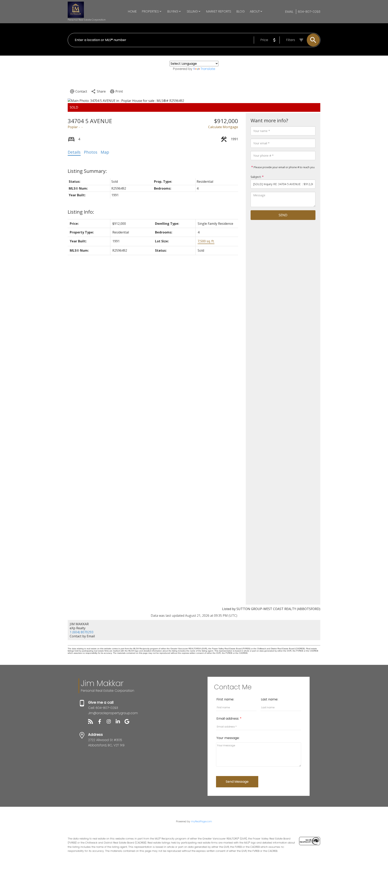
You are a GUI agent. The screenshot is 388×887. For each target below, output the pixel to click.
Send (283, 215)
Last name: (269, 699)
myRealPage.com (201, 821)
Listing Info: (81, 211)
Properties (150, 11)
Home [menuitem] (132, 11)
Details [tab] (74, 152)
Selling (192, 11)
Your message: (227, 738)
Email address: (228, 718)
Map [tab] (105, 152)
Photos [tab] (90, 152)
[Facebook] (101, 722)
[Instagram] (110, 722)
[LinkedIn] (119, 722)
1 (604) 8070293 (81, 632)
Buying (172, 11)
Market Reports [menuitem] (218, 11)
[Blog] (92, 722)
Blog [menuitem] (240, 11)
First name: (225, 699)
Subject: (256, 177)
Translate (208, 69)
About (255, 11)
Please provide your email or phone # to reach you (284, 167)
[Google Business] (128, 722)
